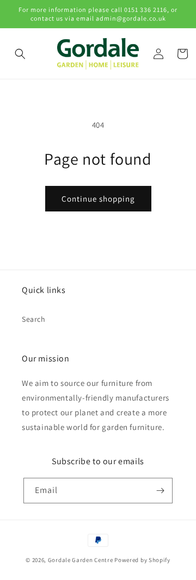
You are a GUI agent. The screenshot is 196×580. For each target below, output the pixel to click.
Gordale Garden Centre (80, 560)
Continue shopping (98, 199)
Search (34, 319)
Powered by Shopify (142, 560)
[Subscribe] (160, 490)
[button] (20, 54)
